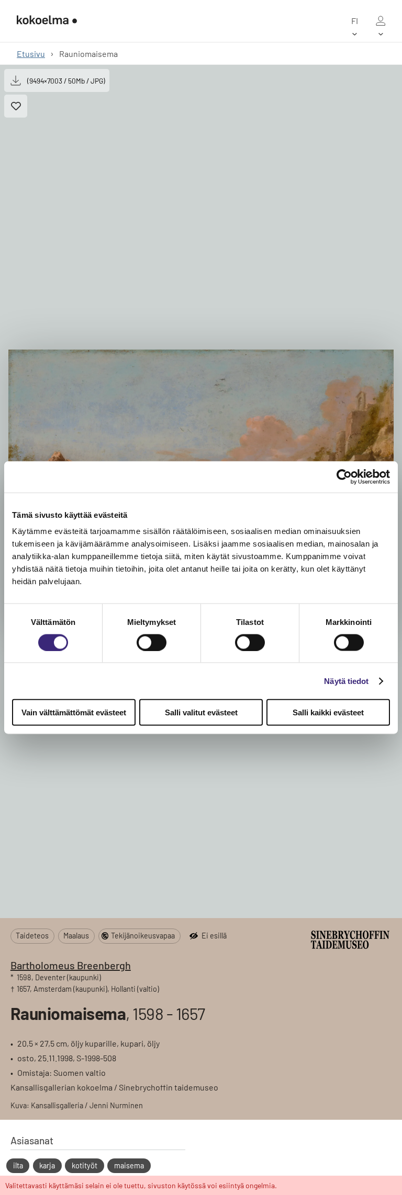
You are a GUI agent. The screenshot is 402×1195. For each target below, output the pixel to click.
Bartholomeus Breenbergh (70, 965)
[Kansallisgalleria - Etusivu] (46, 21)
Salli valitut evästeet (201, 712)
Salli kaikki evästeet (328, 712)
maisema (129, 1165)
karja (47, 1165)
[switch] (151, 642)
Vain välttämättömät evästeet (73, 712)
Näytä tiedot (346, 680)
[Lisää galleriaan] (15, 106)
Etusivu (31, 54)
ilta (18, 1165)
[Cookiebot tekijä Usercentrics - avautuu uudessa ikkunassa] (344, 476)
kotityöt (84, 1165)
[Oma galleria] (380, 21)
